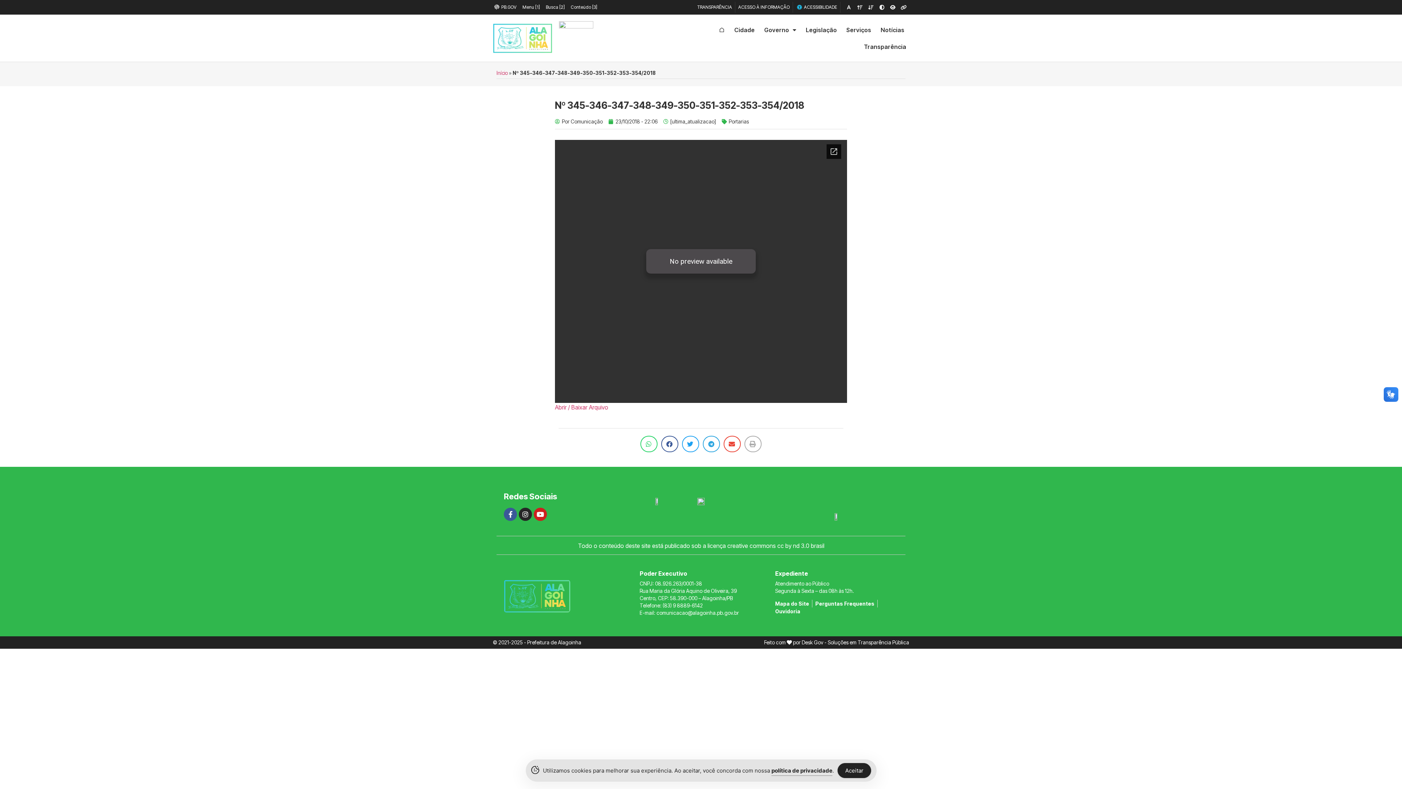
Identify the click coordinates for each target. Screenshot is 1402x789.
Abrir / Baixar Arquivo (581, 407)
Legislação (821, 30)
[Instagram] (525, 514)
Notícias (892, 30)
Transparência (885, 46)
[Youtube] (540, 514)
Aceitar (854, 770)
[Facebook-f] (510, 514)
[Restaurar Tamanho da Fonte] (848, 7)
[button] (649, 444)
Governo (776, 30)
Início (502, 73)
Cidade (744, 30)
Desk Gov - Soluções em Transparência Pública (855, 642)
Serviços (858, 30)
